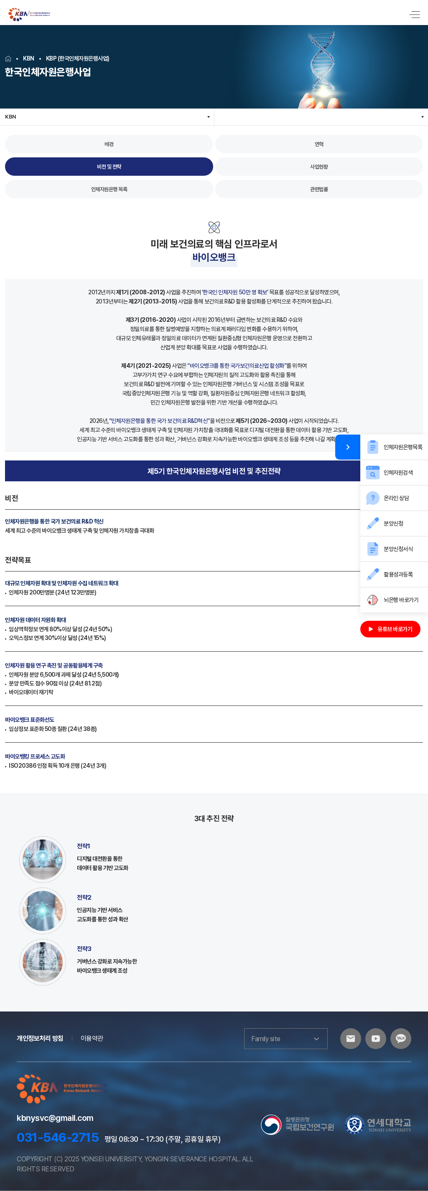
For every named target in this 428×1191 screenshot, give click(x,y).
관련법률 (319, 189)
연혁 (319, 144)
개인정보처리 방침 (40, 1038)
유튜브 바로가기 (394, 629)
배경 (108, 144)
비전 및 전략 (109, 167)
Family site (265, 1039)
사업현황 (319, 167)
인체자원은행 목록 (109, 189)
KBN (10, 117)
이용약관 (92, 1038)
